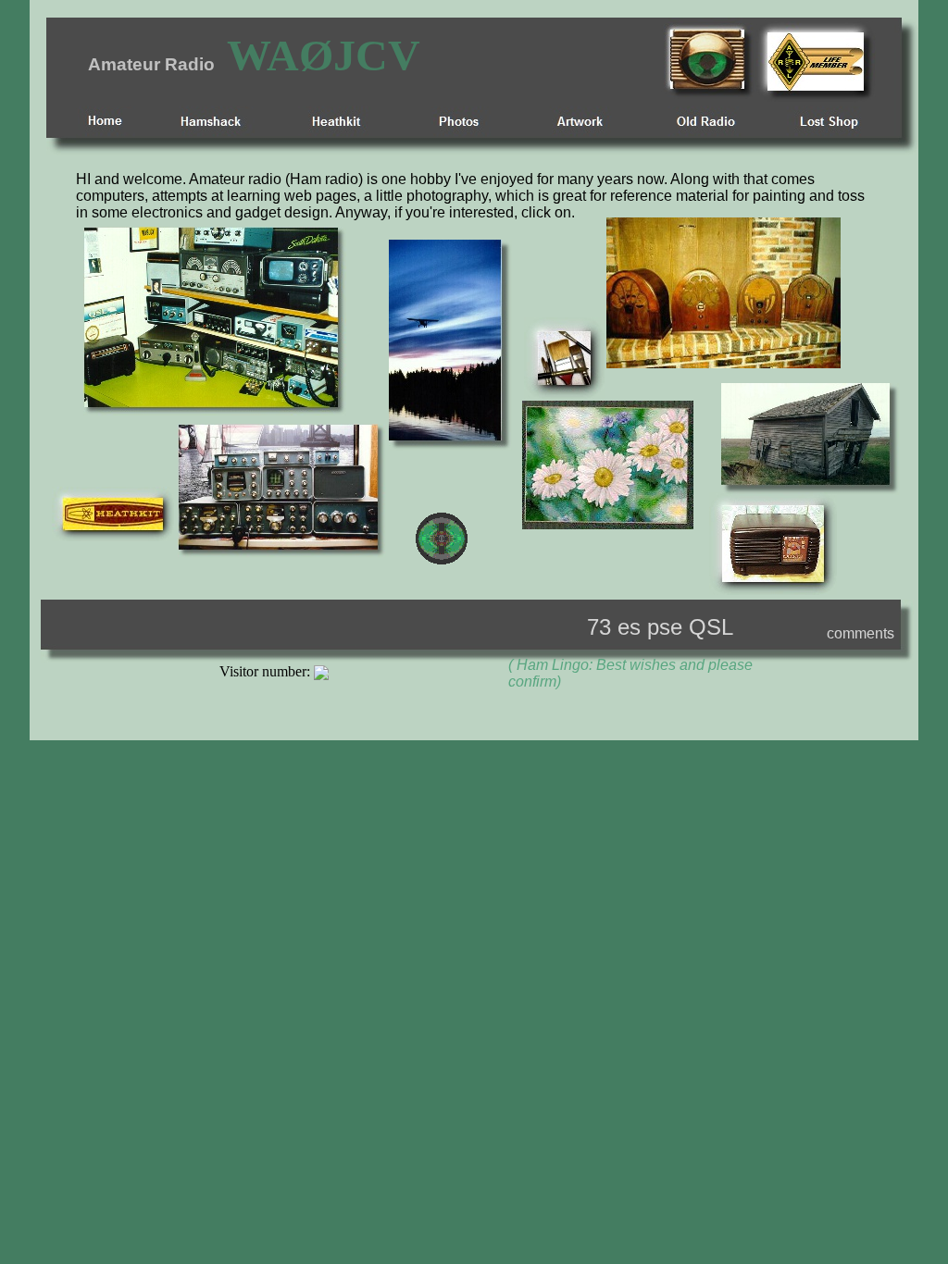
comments (860, 633)
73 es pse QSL (660, 626)
